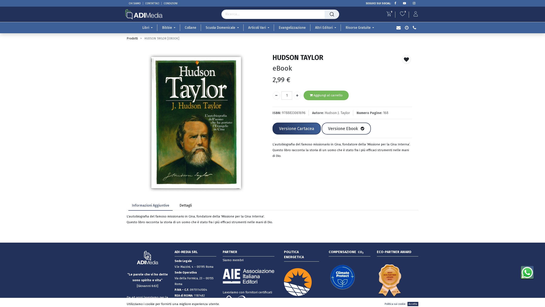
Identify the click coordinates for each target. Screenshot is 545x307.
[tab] (150, 206)
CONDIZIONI (171, 3)
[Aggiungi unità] (297, 95)
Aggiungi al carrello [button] (328, 95)
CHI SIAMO (135, 3)
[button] (406, 59)
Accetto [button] (413, 304)
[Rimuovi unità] (276, 95)
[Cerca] (332, 14)
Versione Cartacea (296, 128)
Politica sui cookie (395, 304)
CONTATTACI (152, 3)
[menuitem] (190, 27)
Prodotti (132, 38)
